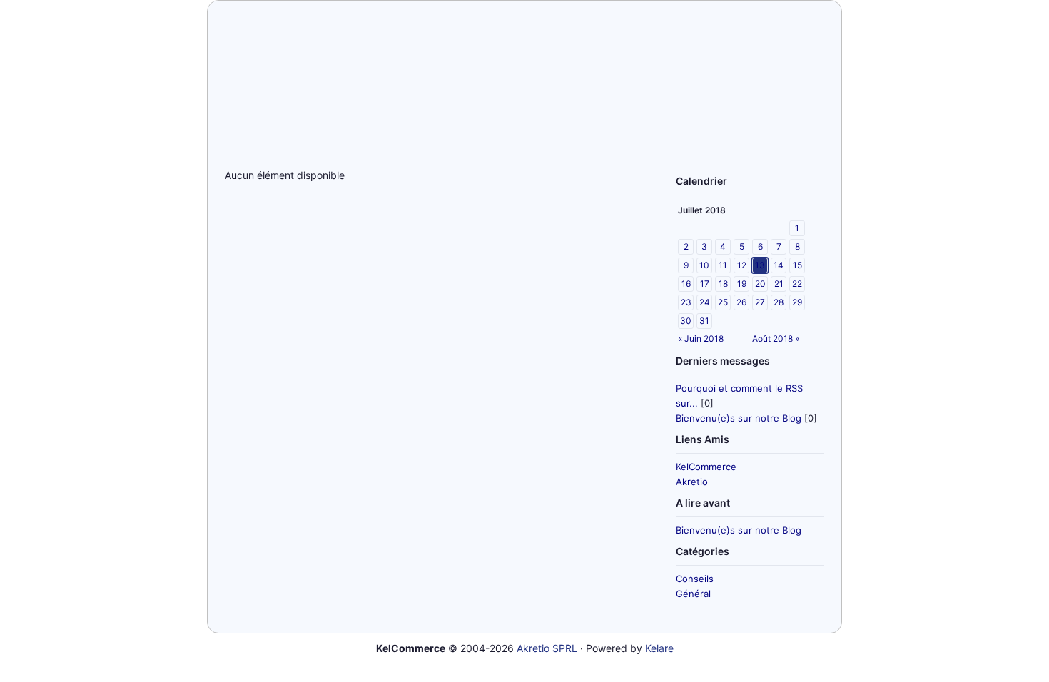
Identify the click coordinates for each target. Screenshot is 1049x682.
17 (704, 283)
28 (779, 302)
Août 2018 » (775, 338)
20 (760, 283)
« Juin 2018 (701, 338)
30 (685, 320)
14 (779, 265)
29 (797, 302)
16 (686, 283)
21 (779, 283)
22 (797, 283)
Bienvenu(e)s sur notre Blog (738, 418)
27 (760, 302)
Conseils (695, 578)
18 (723, 283)
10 (704, 265)
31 (704, 320)
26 (741, 302)
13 (760, 265)
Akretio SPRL (547, 648)
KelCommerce (706, 466)
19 (741, 283)
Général (693, 593)
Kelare (659, 648)
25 (723, 302)
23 (686, 302)
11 (723, 265)
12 (741, 265)
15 (797, 265)
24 (704, 302)
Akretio (692, 481)
